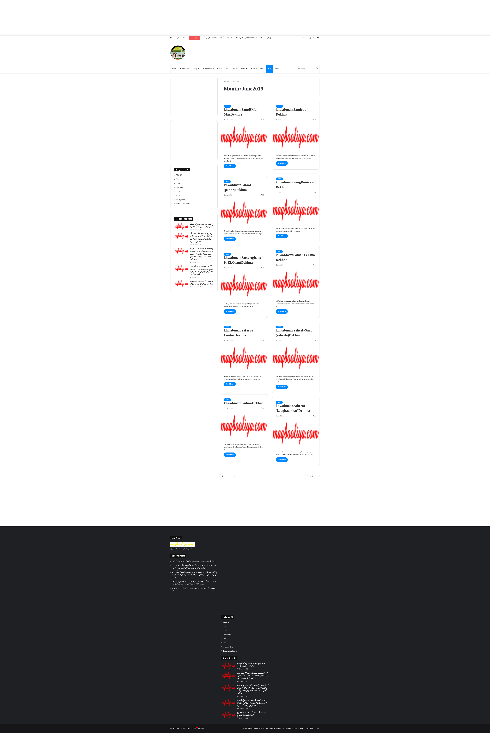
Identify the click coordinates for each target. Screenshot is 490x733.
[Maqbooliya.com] (177, 52)
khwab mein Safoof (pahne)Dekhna (237, 187)
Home (262, 68)
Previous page (230, 476)
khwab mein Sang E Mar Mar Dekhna (241, 112)
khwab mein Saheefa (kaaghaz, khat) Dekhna (293, 408)
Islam (174, 68)
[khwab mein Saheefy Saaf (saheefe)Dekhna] (296, 358)
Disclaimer (180, 187)
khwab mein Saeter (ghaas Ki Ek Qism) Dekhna (242, 260)
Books (235, 68)
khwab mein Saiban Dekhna (244, 403)
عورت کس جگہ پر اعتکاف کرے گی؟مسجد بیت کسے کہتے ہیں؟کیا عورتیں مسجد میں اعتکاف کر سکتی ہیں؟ (201, 226)
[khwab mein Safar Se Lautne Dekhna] (244, 358)
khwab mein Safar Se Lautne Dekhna (238, 333)
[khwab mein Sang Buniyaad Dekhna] (296, 210)
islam (227, 106)
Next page (310, 476)
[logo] (182, 546)
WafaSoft (201, 728)
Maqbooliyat (207, 68)
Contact (178, 183)
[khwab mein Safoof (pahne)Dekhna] (244, 212)
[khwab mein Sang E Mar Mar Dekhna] (244, 137)
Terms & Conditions (182, 203)
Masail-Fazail (185, 68)
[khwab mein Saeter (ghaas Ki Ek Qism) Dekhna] (244, 285)
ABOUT (179, 175)
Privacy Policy (181, 199)
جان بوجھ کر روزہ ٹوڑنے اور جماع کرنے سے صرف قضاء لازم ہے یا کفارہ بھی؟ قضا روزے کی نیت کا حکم (201, 283)
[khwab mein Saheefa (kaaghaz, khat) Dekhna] (296, 433)
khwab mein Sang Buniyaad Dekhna (295, 185)
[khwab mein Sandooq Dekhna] (296, 137)
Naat (227, 68)
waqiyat (196, 68)
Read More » (230, 166)
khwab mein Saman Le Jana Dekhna (295, 257)
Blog (269, 68)
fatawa (219, 68)
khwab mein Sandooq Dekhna (291, 112)
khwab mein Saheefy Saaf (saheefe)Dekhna (294, 333)
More (253, 68)
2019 (232, 81)
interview (244, 68)
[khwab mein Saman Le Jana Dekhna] (296, 282)
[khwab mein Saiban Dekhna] (244, 426)
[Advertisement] (245, 18)
